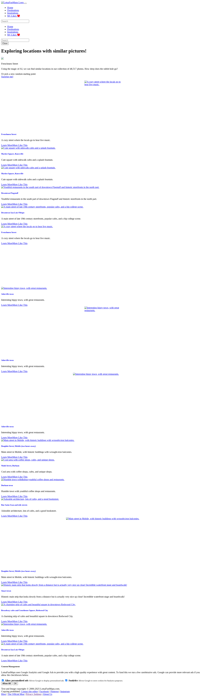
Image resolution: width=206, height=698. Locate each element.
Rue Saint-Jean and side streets (14, 505)
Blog (3, 694)
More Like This (20, 145)
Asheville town (7, 294)
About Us (47, 694)
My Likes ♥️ (13, 16)
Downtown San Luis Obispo (12, 213)
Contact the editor (29, 691)
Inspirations (12, 13)
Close (4, 43)
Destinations (13, 10)
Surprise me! (7, 76)
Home (10, 7)
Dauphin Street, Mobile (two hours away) (18, 446)
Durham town (7, 485)
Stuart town (6, 591)
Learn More (7, 145)
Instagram (65, 691)
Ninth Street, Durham (10, 466)
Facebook (44, 691)
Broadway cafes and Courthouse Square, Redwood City (24, 610)
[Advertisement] (103, 266)
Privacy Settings (33, 694)
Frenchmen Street (8, 134)
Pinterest (55, 691)
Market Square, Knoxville (12, 154)
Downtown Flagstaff (9, 193)
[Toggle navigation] (25, 3)
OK (15, 683)
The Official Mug (16, 694)
